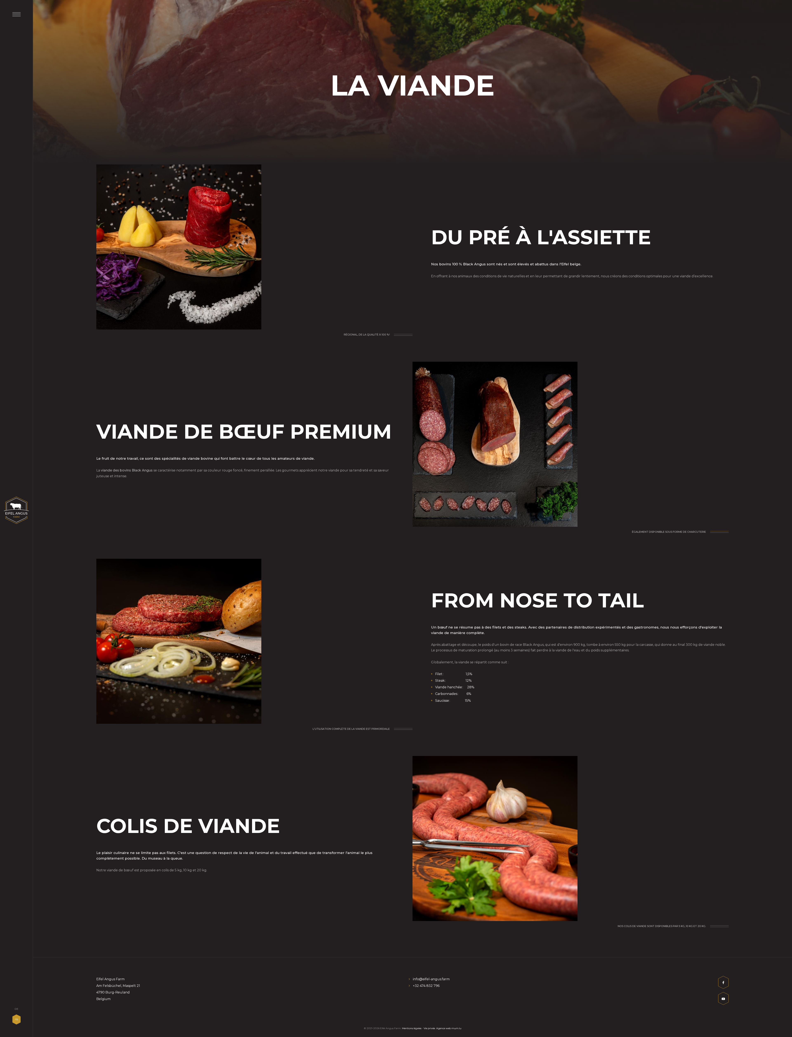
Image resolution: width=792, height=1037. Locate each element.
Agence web (443, 1028)
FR (16, 1019)
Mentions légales (411, 1028)
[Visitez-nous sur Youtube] (723, 999)
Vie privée (429, 1028)
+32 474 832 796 (426, 986)
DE (16, 1008)
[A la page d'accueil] (16, 510)
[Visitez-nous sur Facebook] (723, 983)
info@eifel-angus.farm (431, 979)
